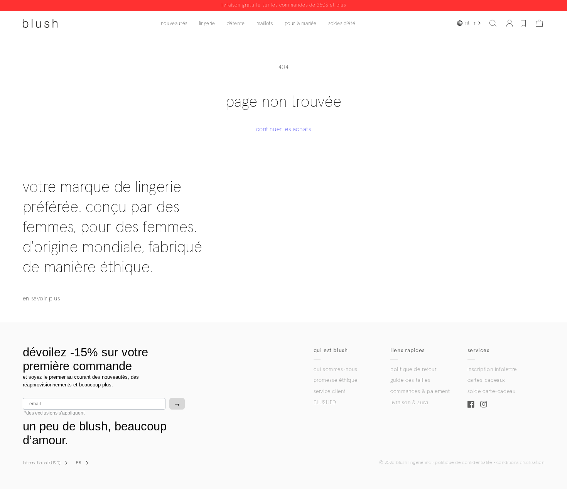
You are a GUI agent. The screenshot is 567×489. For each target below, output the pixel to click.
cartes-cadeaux (486, 380)
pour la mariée (301, 23)
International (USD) (42, 463)
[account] (509, 23)
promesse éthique (336, 380)
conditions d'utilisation (520, 462)
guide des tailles (410, 380)
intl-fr (470, 23)
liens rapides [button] (407, 350)
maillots (264, 23)
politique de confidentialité (463, 462)
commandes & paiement (420, 391)
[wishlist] (523, 23)
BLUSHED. (326, 402)
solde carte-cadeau (491, 391)
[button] (493, 23)
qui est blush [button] (331, 350)
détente (236, 23)
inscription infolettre (492, 369)
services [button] (478, 350)
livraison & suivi (409, 402)
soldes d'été (341, 23)
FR (78, 463)
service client (330, 391)
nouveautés (174, 23)
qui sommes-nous (336, 369)
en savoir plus (41, 298)
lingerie (207, 23)
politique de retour (413, 369)
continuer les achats (283, 129)
